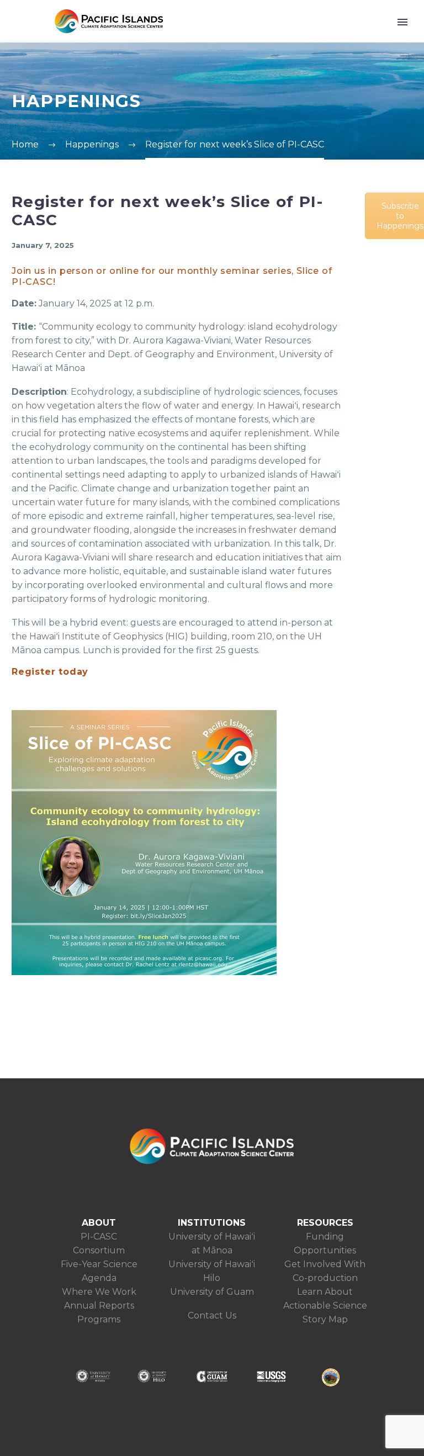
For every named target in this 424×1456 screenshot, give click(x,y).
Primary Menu (402, 22)
